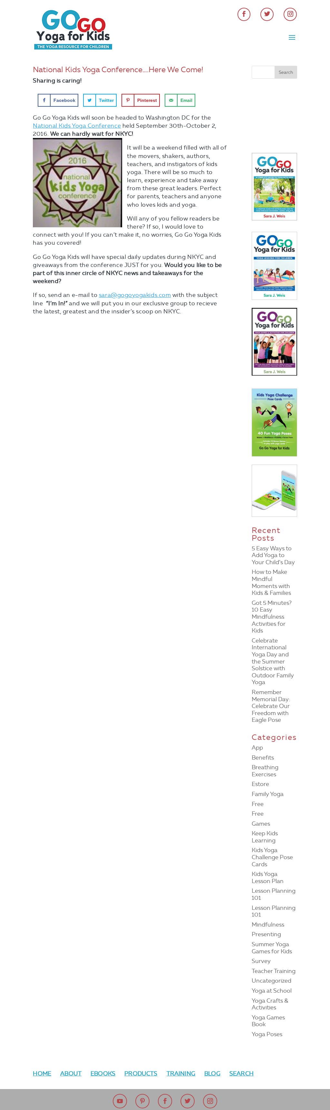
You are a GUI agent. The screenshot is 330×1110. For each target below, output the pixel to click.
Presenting (266, 934)
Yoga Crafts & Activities (270, 1004)
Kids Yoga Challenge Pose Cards (272, 857)
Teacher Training (274, 971)
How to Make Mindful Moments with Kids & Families (271, 582)
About (71, 1073)
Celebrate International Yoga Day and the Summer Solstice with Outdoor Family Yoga (273, 661)
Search (241, 1073)
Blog (212, 1073)
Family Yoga (268, 794)
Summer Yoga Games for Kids (272, 948)
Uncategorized (271, 980)
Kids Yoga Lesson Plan (268, 877)
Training (181, 1073)
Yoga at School (272, 990)
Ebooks (103, 1073)
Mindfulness (268, 924)
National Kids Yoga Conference (77, 125)
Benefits (263, 757)
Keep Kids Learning (265, 837)
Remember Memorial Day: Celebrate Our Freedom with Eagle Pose (271, 706)
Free (258, 804)
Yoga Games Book (268, 1021)
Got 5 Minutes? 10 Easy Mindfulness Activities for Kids (272, 616)
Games (261, 823)
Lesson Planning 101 (274, 894)
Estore (260, 784)
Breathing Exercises (265, 771)
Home (42, 1073)
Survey (261, 961)
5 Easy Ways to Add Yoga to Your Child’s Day (273, 555)
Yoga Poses (267, 1034)
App (257, 747)
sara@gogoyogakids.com (135, 295)
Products (140, 1073)
